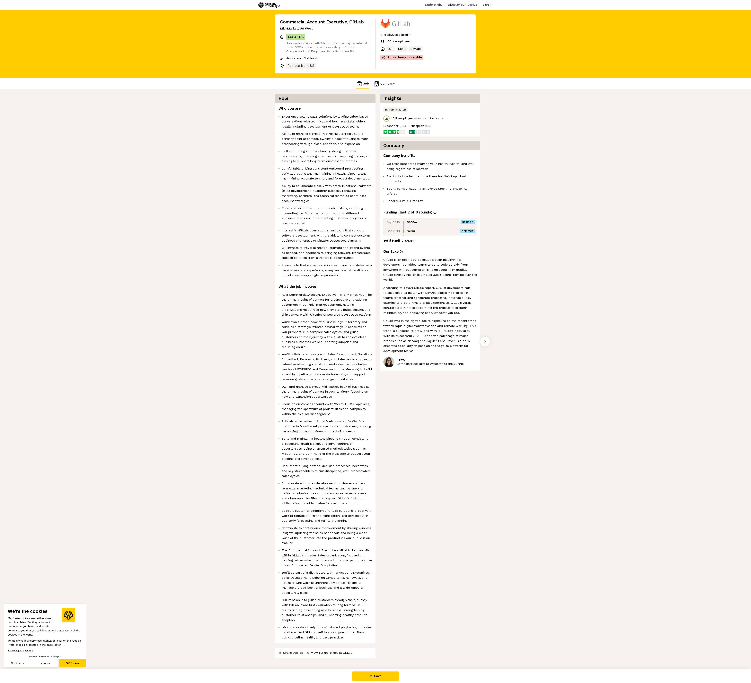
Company (387, 83)
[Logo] (269, 5)
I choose (45, 663)
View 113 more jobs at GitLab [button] (331, 652)
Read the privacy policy (20, 650)
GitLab (356, 22)
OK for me (72, 663)
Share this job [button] (293, 652)
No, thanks (17, 663)
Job (366, 83)
